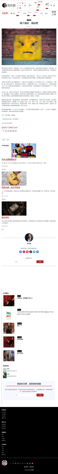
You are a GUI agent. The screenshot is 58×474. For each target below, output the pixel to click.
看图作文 (4, 440)
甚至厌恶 (16, 68)
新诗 (3, 450)
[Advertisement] (29, 278)
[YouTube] (22, 3)
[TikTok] (25, 3)
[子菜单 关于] (37, 10)
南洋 (10, 123)
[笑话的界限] (29, 336)
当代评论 (4, 416)
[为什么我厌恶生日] (29, 150)
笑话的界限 (20, 339)
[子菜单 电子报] (39, 4)
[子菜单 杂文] (28, 15)
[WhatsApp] (22, 5)
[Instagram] (20, 3)
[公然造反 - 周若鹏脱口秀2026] (29, 295)
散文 (3, 446)
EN (54, 6)
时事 (24, 13)
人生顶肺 (29, 20)
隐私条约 (26, 466)
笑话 (3, 434)
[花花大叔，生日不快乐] (29, 178)
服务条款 (32, 466)
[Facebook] (18, 3)
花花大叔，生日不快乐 (11, 187)
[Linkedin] (20, 5)
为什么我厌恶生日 (9, 159)
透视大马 (4, 418)
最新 (46, 13)
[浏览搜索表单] (51, 5)
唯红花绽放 (20, 353)
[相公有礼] (29, 208)
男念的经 (4, 428)
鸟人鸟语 (19, 351)
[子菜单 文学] (34, 15)
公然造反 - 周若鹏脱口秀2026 (25, 298)
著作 (36, 2)
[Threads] (25, 5)
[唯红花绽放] (29, 350)
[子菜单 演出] (17, 15)
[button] (49, 4)
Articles (19, 309)
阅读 (3, 452)
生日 (8, 139)
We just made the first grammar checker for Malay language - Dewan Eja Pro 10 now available (35, 313)
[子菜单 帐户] (47, 8)
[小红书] (20, 8)
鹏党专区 (4, 454)
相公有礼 (5, 217)
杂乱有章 (19, 323)
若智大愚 (4, 426)
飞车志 (3, 438)
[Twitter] (18, 5)
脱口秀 (19, 296)
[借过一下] (29, 322)
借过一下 (19, 325)
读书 (41, 13)
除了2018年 (24, 105)
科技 (3, 436)
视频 (14, 13)
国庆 (3, 139)
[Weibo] (18, 8)
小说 (3, 448)
